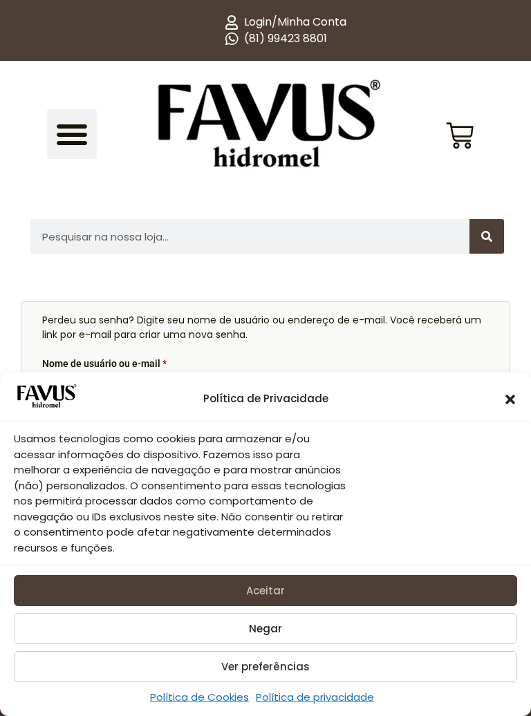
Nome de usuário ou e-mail (129, 361)
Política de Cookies (199, 697)
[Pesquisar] (486, 236)
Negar (265, 628)
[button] (510, 399)
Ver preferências (265, 666)
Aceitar (265, 590)
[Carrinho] (459, 121)
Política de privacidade (315, 697)
